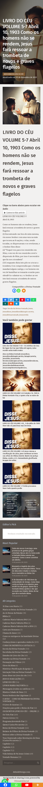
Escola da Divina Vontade (18, 308)
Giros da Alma (9, 665)
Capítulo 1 (7, 744)
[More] (24, 291)
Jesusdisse (7, 312)
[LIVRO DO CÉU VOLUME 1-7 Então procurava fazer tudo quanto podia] (21, 464)
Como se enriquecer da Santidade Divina (20, 636)
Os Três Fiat (8, 715)
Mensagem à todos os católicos (16, 689)
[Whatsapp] (19, 291)
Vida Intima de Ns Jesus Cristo (16, 754)
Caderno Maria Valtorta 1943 (15, 619)
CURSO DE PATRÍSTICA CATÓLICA (17, 645)
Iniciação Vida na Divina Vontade (17, 672)
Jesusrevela (23, 315)
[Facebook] (14, 291)
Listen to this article (16, 213)
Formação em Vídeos (12, 662)
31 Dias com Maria (11, 606)
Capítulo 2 (7, 747)
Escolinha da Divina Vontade (15, 652)
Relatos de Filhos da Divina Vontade (18, 731)
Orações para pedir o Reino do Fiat (18, 708)
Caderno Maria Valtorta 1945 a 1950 (18, 626)
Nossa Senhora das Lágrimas (15, 695)
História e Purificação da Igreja (16, 669)
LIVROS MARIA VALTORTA (14, 685)
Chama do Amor (10, 633)
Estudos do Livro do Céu (13, 655)
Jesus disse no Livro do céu (15, 675)
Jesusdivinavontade (11, 315)
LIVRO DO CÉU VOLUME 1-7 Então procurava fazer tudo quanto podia (19, 487)
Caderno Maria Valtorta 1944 (15, 623)
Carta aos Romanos (11, 630)
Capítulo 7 (7, 750)
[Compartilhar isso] (5, 300)
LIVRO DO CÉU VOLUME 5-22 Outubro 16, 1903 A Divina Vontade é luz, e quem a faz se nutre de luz (21, 395)
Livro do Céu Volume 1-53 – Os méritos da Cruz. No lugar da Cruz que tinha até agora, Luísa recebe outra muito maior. (21, 348)
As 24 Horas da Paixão (12, 613)
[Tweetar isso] (11, 300)
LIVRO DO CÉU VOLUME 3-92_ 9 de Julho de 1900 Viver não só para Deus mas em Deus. (21, 424)
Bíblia (5, 616)
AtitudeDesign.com (21, 772)
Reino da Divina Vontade (13, 728)
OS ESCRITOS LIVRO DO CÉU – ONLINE (19, 711)
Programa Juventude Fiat (13, 721)
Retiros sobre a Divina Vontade (16, 735)
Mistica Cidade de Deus (13, 692)
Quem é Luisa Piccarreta (13, 725)
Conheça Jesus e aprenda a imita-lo (18, 642)
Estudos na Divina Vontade (14, 659)
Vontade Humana (10, 757)
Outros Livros (9, 718)
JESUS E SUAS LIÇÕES (12, 679)
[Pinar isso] (22, 300)
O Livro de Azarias (11, 705)
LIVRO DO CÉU (9, 682)
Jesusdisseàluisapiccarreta (23, 312)
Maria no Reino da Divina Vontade (18, 610)
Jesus (30, 308)
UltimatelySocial (21, 781)
